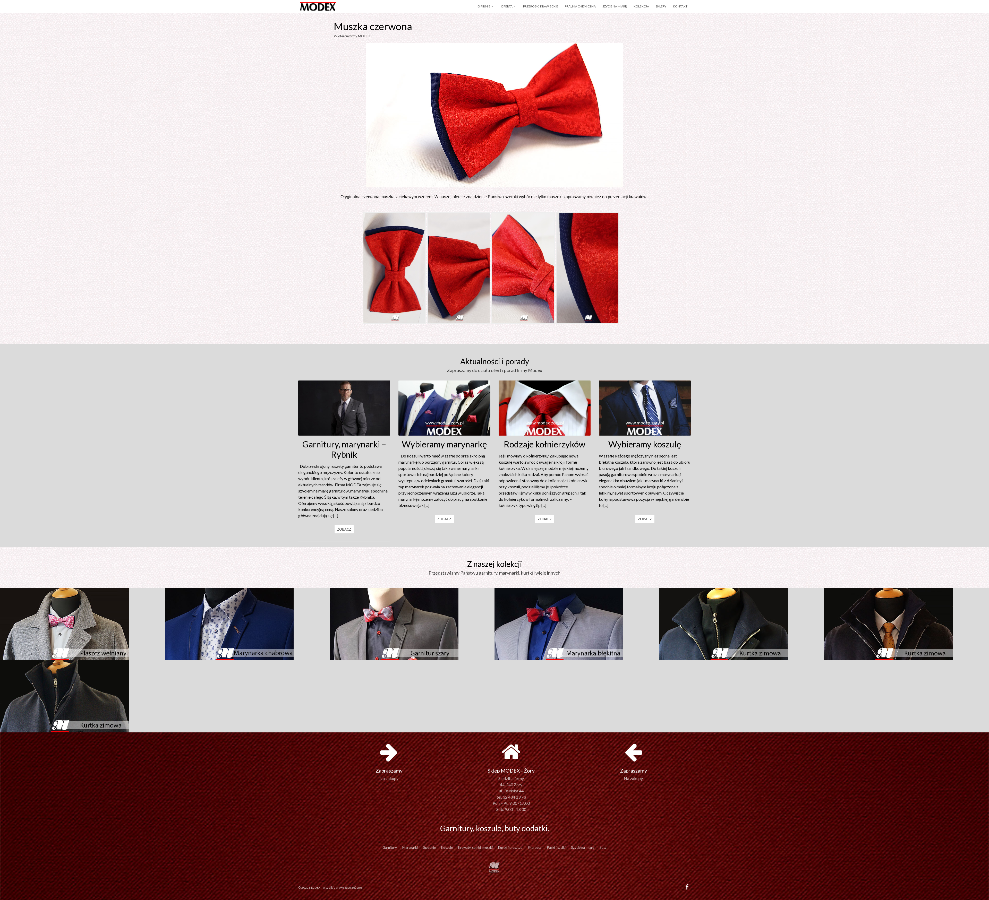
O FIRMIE (484, 6)
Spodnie (429, 847)
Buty (603, 847)
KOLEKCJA (641, 6)
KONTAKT (680, 6)
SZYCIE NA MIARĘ (614, 6)
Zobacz (344, 529)
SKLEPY (661, 6)
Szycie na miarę (582, 847)
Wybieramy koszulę (644, 444)
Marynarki (410, 847)
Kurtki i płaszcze (510, 847)
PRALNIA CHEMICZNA (580, 6)
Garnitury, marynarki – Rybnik (344, 449)
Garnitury (389, 847)
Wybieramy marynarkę (444, 444)
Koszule (447, 847)
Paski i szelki (556, 847)
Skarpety (535, 847)
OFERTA (507, 6)
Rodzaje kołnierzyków (544, 444)
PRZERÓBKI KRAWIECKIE (540, 6)
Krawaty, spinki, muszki (475, 847)
